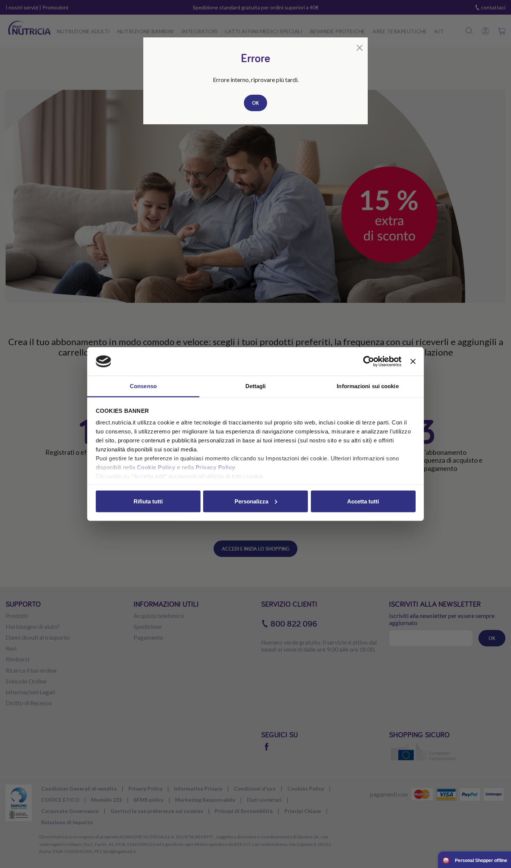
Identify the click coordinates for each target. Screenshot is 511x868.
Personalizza (251, 501)
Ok (255, 103)
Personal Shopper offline (481, 860)
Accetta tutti (363, 501)
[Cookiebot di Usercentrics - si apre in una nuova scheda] (368, 361)
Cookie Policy (156, 467)
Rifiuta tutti (148, 501)
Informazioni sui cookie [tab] (367, 386)
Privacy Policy (215, 467)
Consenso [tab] (143, 386)
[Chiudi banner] (413, 361)
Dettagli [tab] (255, 386)
